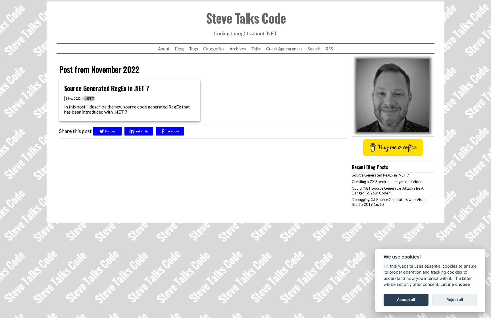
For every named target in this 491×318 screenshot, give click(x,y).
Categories (213, 48)
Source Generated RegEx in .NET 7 (380, 175)
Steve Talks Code (246, 17)
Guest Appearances (284, 48)
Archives (238, 48)
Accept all (406, 300)
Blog (179, 48)
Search (314, 48)
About (164, 48)
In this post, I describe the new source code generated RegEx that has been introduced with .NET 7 (127, 109)
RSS (329, 48)
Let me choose (455, 284)
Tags (193, 48)
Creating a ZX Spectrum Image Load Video (387, 181)
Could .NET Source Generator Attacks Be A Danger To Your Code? (388, 190)
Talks (256, 48)
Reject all (454, 300)
